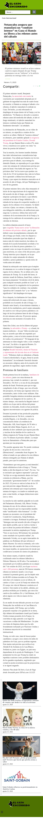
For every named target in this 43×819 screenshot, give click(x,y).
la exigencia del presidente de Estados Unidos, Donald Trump (21, 140)
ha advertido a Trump (18, 328)
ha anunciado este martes (21, 96)
